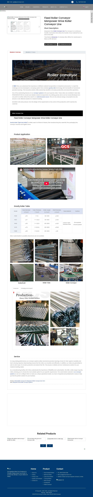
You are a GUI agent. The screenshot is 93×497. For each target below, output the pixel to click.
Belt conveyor (47, 480)
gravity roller (52, 88)
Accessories (47, 482)
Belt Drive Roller (48, 474)
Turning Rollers (47, 478)
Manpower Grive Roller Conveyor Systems (22, 382)
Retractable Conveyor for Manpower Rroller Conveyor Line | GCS (30, 381)
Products (45, 7)
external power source (43, 97)
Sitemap (43, 492)
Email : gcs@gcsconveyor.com (17, 2)
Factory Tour (35, 476)
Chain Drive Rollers (48, 476)
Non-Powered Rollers (49, 472)
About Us (53, 7)
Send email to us (51, 44)
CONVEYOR (35, 494)
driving (40, 494)
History (33, 474)
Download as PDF (65, 44)
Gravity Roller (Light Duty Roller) (19, 122)
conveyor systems (38, 93)
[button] (39, 27)
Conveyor (36, 7)
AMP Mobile (49, 492)
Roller (27, 7)
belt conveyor (57, 494)
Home (21, 7)
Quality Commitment (37, 478)
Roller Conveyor (48, 484)
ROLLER (52, 494)
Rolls (48, 494)
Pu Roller (44, 494)
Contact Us (63, 7)
